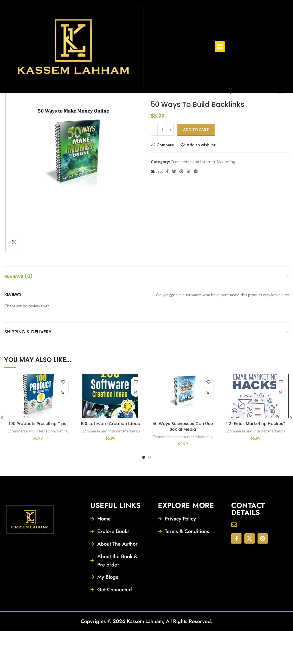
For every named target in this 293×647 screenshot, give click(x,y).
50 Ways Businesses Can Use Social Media (183, 426)
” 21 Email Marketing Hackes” (255, 423)
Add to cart (196, 129)
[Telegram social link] (195, 171)
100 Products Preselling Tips (37, 423)
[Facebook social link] (167, 171)
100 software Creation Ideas (110, 423)
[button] (220, 46)
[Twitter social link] (174, 171)
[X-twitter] (249, 538)
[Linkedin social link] (188, 171)
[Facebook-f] (236, 538)
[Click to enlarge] (14, 242)
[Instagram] (263, 538)
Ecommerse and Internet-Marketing (203, 161)
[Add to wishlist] (63, 382)
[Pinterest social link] (181, 171)
